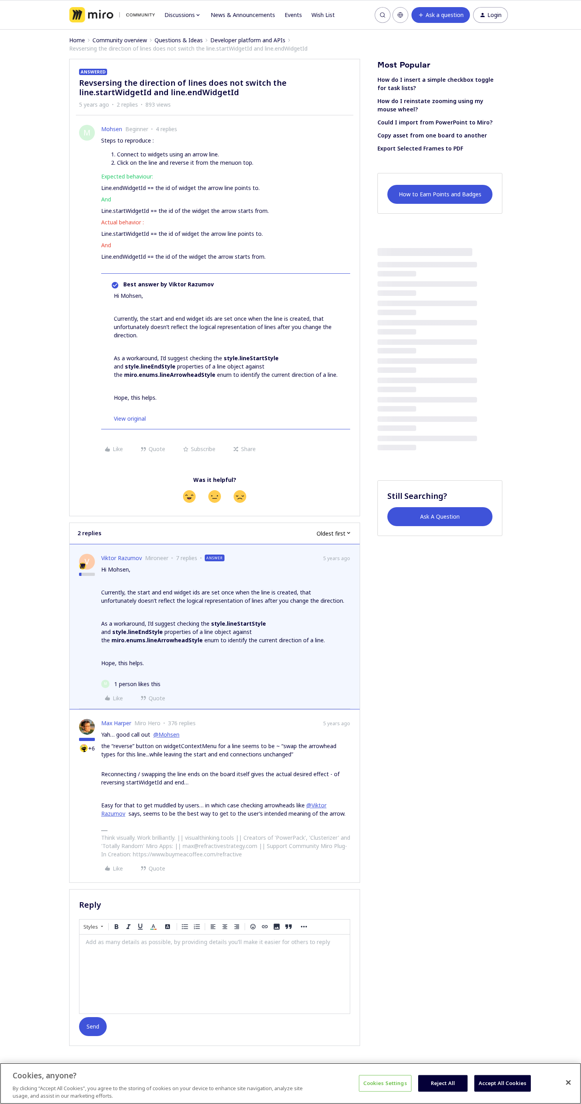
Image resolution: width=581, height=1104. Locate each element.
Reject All (443, 1083)
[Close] (568, 1082)
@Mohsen (166, 734)
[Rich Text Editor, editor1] (214, 974)
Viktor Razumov (121, 558)
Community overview (119, 40)
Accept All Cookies (502, 1083)
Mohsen (111, 129)
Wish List (323, 15)
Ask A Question (440, 516)
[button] (440, 15)
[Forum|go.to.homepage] (112, 15)
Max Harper (116, 723)
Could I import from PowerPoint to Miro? (434, 122)
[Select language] (400, 15)
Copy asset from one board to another (432, 135)
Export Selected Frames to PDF (420, 148)
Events (293, 15)
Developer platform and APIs (247, 40)
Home (77, 40)
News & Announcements (243, 15)
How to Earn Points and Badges (440, 194)
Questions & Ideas (179, 40)
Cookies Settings (385, 1083)
